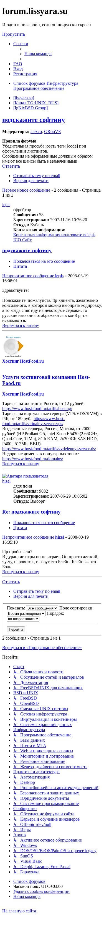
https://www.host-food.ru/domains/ (32, 458)
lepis (6, 204)
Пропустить (13, 34)
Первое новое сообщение (26, 190)
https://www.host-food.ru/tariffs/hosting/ (37, 408)
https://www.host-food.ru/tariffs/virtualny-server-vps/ (33, 421)
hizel (6, 481)
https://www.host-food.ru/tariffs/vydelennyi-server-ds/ (49, 448)
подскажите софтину (33, 119)
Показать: (16, 608)
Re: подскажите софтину (31, 512)
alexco (36, 131)
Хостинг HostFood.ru (23, 361)
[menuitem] (38, 53)
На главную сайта (19, 911)
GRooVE (52, 131)
